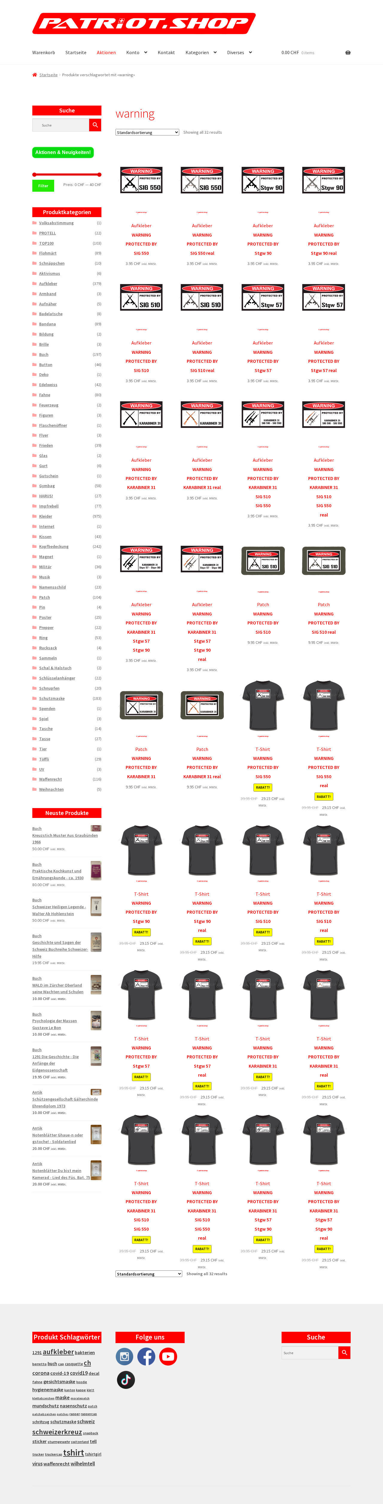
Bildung (46, 334)
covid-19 (59, 1373)
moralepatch (80, 1398)
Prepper (46, 627)
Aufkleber (48, 283)
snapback (90, 1433)
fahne (37, 1382)
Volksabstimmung (56, 222)
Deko (43, 374)
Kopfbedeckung (54, 546)
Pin (42, 607)
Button (45, 364)
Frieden (46, 445)
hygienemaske (47, 1389)
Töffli (44, 759)
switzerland (80, 1442)
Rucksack (48, 647)
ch (87, 1363)
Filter (43, 185)
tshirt (73, 1452)
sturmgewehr (59, 1441)
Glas (43, 455)
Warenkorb (43, 52)
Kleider (45, 516)
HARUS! (46, 496)
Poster (45, 617)
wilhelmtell (83, 1463)
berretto (39, 1364)
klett (90, 1390)
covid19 (79, 1373)
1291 (37, 1352)
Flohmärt (48, 253)
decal (94, 1373)
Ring (43, 637)
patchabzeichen (44, 1414)
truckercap (53, 1454)
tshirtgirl (93, 1454)
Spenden (47, 708)
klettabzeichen (43, 1398)
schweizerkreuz (57, 1431)
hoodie (81, 1382)
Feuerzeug (48, 405)
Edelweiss (48, 384)
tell (93, 1441)
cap (61, 1364)
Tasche (46, 728)
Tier (43, 749)
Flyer (43, 435)
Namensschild (52, 587)
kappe (81, 1390)
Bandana (47, 324)
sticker (39, 1441)
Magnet (46, 556)
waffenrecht (56, 1464)
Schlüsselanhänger (57, 678)
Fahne (44, 394)
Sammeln (48, 658)
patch (92, 1406)
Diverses (235, 52)
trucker (38, 1454)
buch (52, 1363)
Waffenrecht (50, 779)
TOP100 (46, 243)
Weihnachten (51, 789)
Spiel (43, 718)
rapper (74, 1414)
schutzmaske (63, 1421)
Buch (43, 354)
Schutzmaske (52, 698)
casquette (74, 1363)
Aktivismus (49, 273)
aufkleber (58, 1351)
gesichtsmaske (59, 1381)
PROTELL (47, 233)
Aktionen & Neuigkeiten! (63, 152)
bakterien (85, 1352)
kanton (69, 1390)
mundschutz (45, 1406)
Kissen (45, 536)
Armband (47, 293)
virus (37, 1463)
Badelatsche (51, 313)
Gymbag (47, 485)
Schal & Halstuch (55, 668)
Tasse (44, 738)
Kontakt (166, 52)
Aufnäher (48, 304)
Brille (44, 344)
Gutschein (48, 476)
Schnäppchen (52, 263)
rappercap (89, 1414)
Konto (132, 52)
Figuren (46, 415)
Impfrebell (49, 506)
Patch (44, 597)
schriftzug (40, 1421)
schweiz (86, 1421)
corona (40, 1372)
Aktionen (106, 52)
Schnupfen (49, 688)
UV (41, 769)
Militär (45, 566)
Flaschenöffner (53, 425)
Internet (46, 526)
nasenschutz (73, 1406)
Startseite (76, 52)
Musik (44, 577)
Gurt (43, 465)
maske (62, 1397)
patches (63, 1414)
